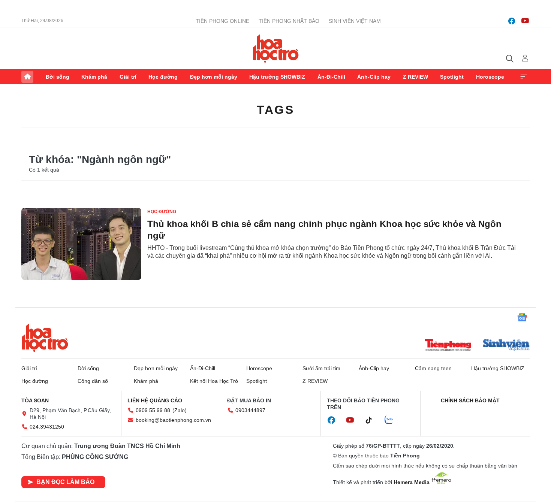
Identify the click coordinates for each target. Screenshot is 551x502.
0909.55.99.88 (153, 410)
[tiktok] (372, 420)
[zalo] (393, 420)
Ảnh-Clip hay (374, 77)
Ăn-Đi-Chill (331, 77)
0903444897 (250, 410)
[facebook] (511, 21)
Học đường (163, 77)
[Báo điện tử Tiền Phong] (448, 346)
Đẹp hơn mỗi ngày (213, 77)
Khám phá (94, 77)
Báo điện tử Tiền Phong (275, 48)
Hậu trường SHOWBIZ (277, 77)
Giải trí (128, 77)
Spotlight (452, 77)
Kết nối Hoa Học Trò (214, 381)
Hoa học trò (45, 338)
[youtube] (525, 21)
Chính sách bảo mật (470, 400)
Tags (275, 110)
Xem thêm (524, 77)
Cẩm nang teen (433, 368)
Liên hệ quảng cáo (154, 400)
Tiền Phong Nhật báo (289, 21)
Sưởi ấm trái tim (321, 368)
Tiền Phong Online (222, 21)
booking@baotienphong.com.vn (173, 420)
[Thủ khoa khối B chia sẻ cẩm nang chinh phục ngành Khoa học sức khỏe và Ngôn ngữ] (81, 244)
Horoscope (490, 77)
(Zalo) (179, 410)
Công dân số (93, 381)
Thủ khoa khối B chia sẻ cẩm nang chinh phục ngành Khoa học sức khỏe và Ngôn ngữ (324, 230)
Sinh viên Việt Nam (355, 21)
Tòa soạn (35, 400)
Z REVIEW (415, 77)
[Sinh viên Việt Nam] (506, 346)
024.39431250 (47, 427)
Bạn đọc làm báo (65, 482)
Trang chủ (27, 77)
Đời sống (57, 77)
